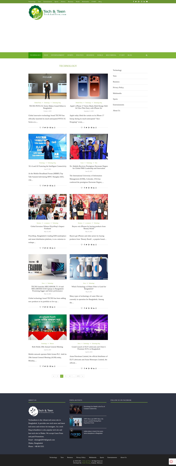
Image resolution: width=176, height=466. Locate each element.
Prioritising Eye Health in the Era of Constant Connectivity (94, 407)
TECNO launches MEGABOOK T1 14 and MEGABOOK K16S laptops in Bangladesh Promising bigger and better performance (47, 289)
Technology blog (57, 102)
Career (82, 163)
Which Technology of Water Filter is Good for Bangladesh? (89, 288)
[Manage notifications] (171, 461)
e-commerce (47, 223)
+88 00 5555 (39, 446)
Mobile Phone (37, 102)
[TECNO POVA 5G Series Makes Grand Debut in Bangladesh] (47, 86)
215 (78, 376)
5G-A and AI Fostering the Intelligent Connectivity (47, 166)
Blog (100, 1)
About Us (116, 111)
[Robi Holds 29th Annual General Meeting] (47, 327)
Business (70, 1)
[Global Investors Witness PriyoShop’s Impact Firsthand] (47, 207)
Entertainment (47, 1)
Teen (39, 1)
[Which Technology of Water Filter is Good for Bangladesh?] (89, 267)
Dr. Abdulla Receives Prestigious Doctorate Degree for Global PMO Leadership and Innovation (89, 167)
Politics (63, 1)
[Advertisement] (88, 37)
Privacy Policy (118, 87)
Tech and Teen (86, 461)
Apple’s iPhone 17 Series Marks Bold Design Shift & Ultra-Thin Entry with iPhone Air (89, 107)
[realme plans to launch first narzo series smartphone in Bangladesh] (76, 434)
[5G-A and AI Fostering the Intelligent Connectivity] (47, 146)
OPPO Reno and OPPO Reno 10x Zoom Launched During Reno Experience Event (93, 421)
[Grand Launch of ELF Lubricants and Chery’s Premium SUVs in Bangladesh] (89, 327)
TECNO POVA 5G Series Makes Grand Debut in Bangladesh (47, 107)
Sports (56, 1)
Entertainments (118, 105)
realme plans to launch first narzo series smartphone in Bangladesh (93, 432)
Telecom (52, 343)
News (43, 283)
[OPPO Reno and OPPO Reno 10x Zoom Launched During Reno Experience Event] (76, 422)
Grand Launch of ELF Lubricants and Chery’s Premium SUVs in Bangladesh (89, 348)
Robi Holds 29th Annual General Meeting (47, 347)
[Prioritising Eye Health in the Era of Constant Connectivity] (76, 410)
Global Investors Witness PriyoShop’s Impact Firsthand (47, 227)
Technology (32, 1)
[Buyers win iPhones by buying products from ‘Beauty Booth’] (89, 207)
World (78, 1)
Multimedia (85, 1)
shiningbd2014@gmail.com (44, 440)
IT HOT (94, 1)
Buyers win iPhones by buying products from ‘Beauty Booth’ (89, 227)
